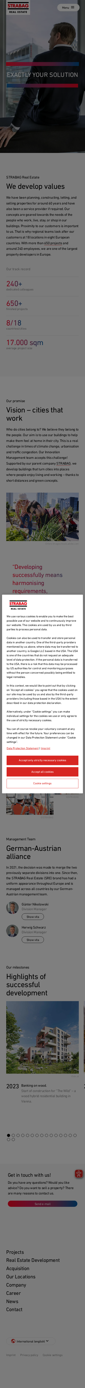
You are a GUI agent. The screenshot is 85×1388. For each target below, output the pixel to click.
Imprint (45, 748)
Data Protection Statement (23, 748)
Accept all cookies (42, 771)
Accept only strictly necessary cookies (42, 760)
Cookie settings (42, 783)
